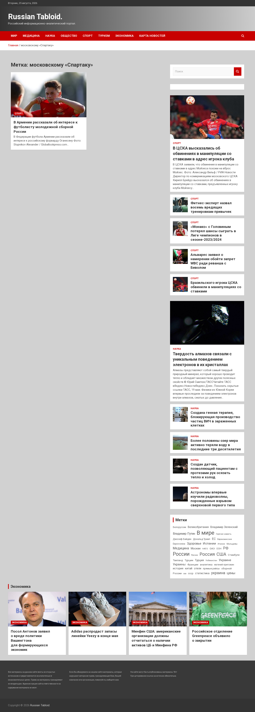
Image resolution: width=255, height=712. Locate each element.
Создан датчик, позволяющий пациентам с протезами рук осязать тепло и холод (214, 470)
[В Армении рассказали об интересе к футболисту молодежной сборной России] (49, 94)
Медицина (31, 35)
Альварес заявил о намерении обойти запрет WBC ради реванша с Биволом (213, 261)
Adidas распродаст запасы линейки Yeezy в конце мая (94, 633)
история (178, 568)
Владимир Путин (184, 533)
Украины (179, 564)
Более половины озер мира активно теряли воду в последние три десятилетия (216, 444)
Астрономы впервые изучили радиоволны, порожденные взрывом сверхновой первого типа (213, 498)
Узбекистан (211, 560)
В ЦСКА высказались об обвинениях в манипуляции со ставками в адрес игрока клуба (203, 153)
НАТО (205, 548)
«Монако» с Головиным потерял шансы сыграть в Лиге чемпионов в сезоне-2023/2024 (213, 233)
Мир (14, 35)
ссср (190, 573)
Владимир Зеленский (224, 527)
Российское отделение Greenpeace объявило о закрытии (212, 636)
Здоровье (194, 543)
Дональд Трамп (201, 539)
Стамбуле (234, 554)
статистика (202, 573)
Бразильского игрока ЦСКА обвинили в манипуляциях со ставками (216, 286)
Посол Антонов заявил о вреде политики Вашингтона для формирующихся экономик (30, 640)
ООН (218, 548)
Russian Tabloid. (35, 16)
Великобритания (198, 527)
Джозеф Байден (182, 539)
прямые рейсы (211, 568)
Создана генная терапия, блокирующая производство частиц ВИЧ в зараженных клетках (215, 418)
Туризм (104, 35)
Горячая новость (223, 534)
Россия (207, 554)
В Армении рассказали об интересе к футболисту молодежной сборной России (45, 127)
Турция (199, 560)
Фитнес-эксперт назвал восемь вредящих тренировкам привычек (211, 207)
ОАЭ (212, 548)
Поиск (237, 71)
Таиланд (178, 560)
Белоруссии (179, 527)
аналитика (206, 564)
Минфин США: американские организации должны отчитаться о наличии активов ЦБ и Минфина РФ (156, 638)
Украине (225, 560)
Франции (192, 564)
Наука (50, 35)
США (221, 554)
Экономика (124, 35)
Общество (69, 35)
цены (231, 573)
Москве (196, 548)
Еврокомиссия (224, 539)
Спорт (88, 35)
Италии (221, 544)
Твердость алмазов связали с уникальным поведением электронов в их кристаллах (202, 359)
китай (188, 568)
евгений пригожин (224, 564)
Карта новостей (152, 35)
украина (218, 573)
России (181, 554)
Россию (194, 555)
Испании (209, 543)
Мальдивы (232, 543)
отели (197, 568)
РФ (225, 548)
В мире (205, 533)
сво (184, 573)
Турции (189, 560)
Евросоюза (179, 543)
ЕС (214, 539)
